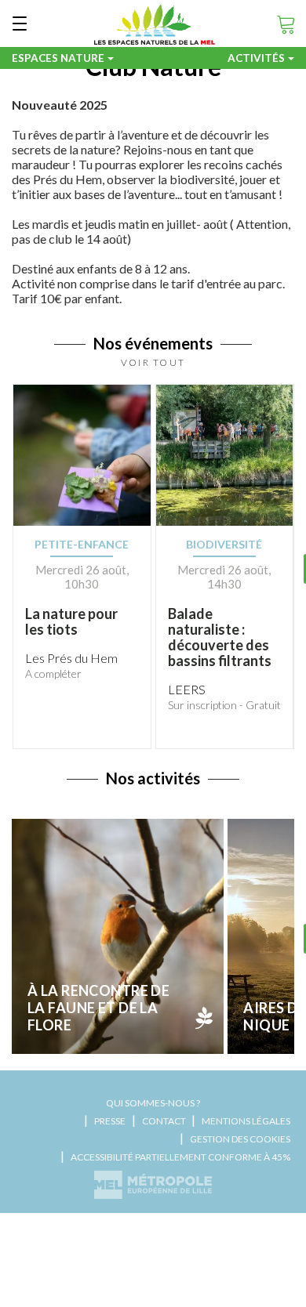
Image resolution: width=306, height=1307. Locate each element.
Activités (256, 58)
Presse (110, 1121)
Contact (164, 1121)
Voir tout (153, 362)
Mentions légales (246, 1121)
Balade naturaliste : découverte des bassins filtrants (219, 637)
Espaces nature (58, 58)
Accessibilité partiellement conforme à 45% (180, 1157)
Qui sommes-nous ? (153, 1103)
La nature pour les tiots (71, 621)
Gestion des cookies (240, 1139)
